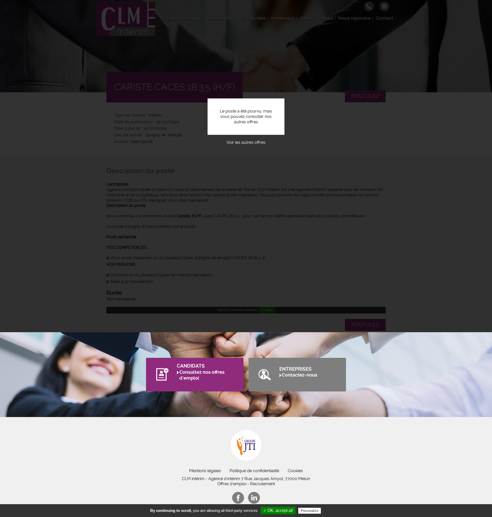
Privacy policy (334, 511)
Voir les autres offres (246, 142)
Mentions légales (205, 470)
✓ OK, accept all (278, 510)
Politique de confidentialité (254, 470)
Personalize (309, 511)
